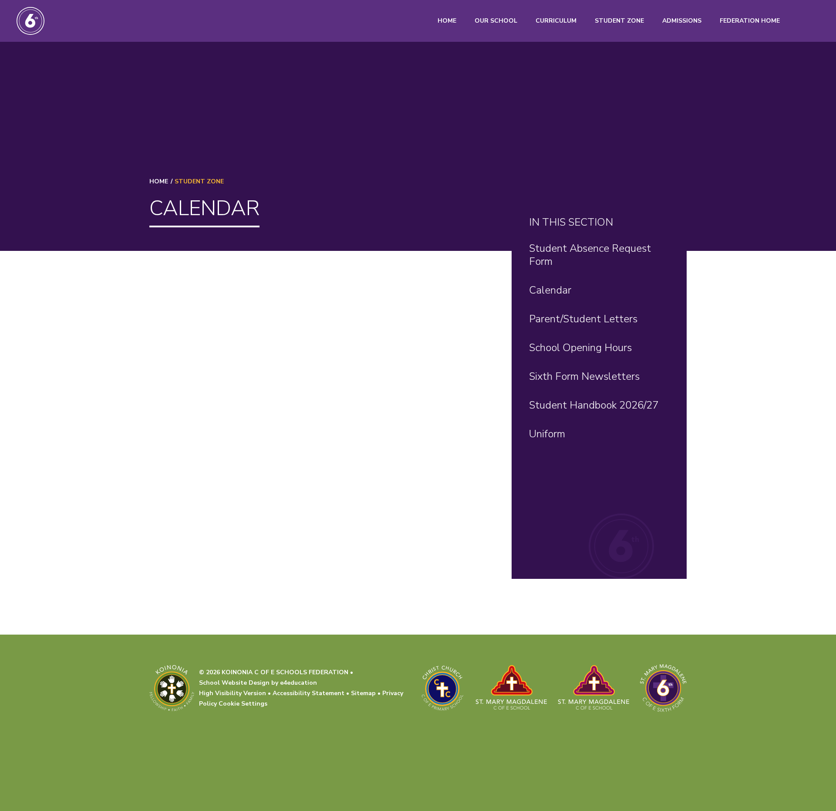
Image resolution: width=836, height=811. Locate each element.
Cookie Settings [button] (243, 703)
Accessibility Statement (308, 693)
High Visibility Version (232, 693)
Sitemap (363, 693)
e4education (298, 683)
